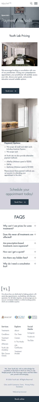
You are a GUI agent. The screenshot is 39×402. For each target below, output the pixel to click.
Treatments (5, 330)
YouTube (30, 340)
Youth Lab (15, 380)
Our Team (18, 334)
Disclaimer (19, 387)
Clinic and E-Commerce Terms (14, 385)
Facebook (31, 337)
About (17, 330)
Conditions (5, 334)
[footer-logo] (19, 289)
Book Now (18, 202)
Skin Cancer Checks (6, 354)
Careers (17, 338)
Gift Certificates (18, 346)
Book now (9, 91)
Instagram (31, 333)
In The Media (19, 342)
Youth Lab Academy (5, 349)
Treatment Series (5, 339)
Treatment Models (18, 352)
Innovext (23, 392)
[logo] (7, 3)
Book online (19, 399)
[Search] (31, 3)
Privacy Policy (29, 385)
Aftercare (5, 344)
